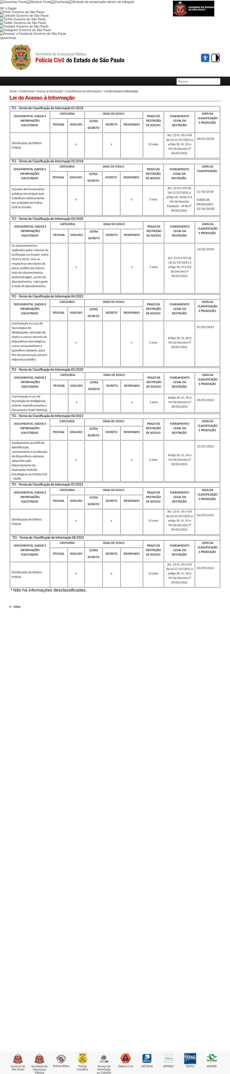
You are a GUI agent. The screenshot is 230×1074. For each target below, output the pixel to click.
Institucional (27, 91)
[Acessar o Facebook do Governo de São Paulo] (33, 33)
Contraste (215, 58)
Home (13, 91)
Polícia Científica (82, 1068)
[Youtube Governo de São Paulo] (24, 26)
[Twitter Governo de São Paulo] (23, 23)
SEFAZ (190, 1066)
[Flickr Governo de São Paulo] (22, 12)
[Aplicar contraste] (60, 2)
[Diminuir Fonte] (39, 2)
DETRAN (147, 1066)
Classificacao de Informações (84, 91)
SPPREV (168, 1066)
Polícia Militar (61, 1066)
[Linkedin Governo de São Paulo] (24, 15)
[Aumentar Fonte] (13, 2)
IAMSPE (212, 1066)
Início (75, 57)
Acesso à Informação (50, 91)
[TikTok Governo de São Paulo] (23, 19)
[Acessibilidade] (205, 58)
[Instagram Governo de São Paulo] (25, 30)
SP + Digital (8, 8)
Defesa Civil (125, 1066)
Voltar (17, 606)
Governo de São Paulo (18, 1068)
